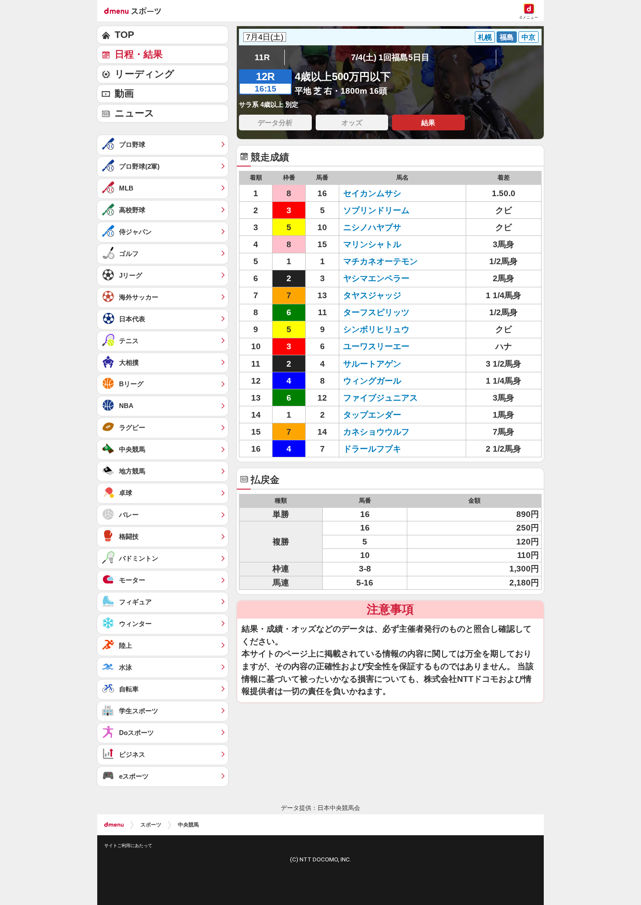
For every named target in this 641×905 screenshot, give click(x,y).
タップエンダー (372, 414)
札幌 (485, 37)
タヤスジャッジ (372, 295)
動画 (124, 93)
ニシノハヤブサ (372, 227)
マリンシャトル (372, 244)
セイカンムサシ (372, 193)
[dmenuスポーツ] (135, 10)
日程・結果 (139, 54)
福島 (507, 37)
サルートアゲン (372, 363)
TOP (124, 34)
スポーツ (150, 825)
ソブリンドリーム (376, 210)
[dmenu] (114, 824)
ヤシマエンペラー (376, 278)
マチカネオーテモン (380, 261)
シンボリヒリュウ (376, 329)
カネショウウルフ (376, 431)
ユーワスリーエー (376, 346)
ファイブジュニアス (380, 397)
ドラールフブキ (372, 448)
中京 (528, 37)
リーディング (144, 73)
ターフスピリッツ (376, 312)
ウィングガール (372, 380)
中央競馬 (188, 825)
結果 (428, 122)
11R (262, 57)
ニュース (134, 113)
